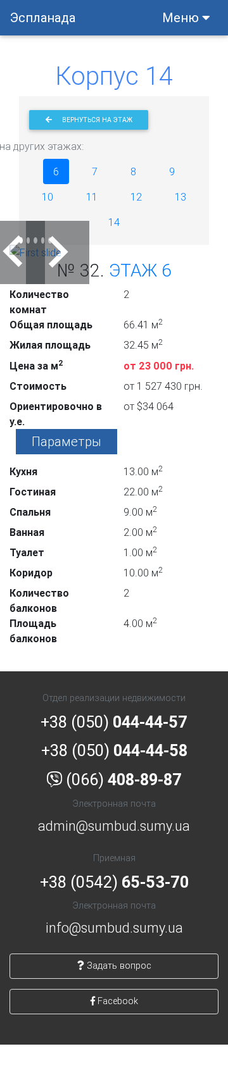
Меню (182, 17)
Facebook (116, 1001)
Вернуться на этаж (97, 120)
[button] (13, 252)
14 (114, 222)
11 (92, 196)
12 (136, 196)
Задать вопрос (117, 965)
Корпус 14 (114, 75)
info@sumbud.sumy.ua (114, 927)
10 (47, 196)
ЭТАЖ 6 (140, 270)
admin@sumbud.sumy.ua (114, 826)
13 (180, 196)
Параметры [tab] (66, 441)
